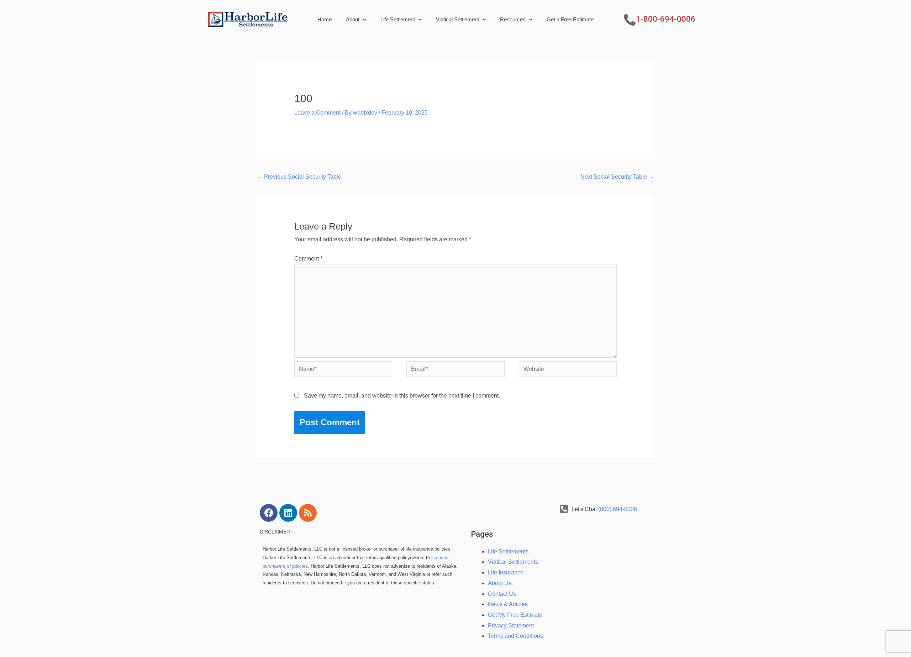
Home (324, 19)
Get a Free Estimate (570, 19)
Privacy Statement (511, 625)
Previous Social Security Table (299, 177)
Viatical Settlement (457, 19)
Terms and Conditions (515, 636)
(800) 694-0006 (617, 509)
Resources (513, 19)
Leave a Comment (317, 113)
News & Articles (508, 604)
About (352, 19)
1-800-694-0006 (665, 18)
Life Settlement (397, 19)
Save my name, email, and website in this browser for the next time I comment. (402, 396)
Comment (308, 259)
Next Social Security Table (617, 177)
